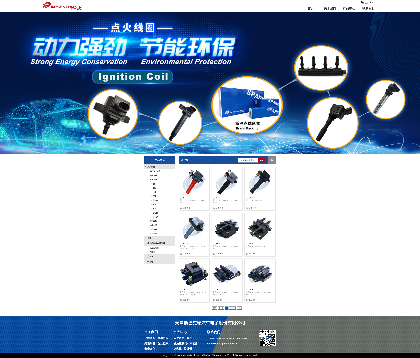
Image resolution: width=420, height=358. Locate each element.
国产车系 (153, 229)
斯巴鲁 (155, 213)
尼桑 (154, 192)
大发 (154, 209)
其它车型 (153, 234)
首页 (311, 8)
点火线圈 (151, 167)
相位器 (152, 252)
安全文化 (149, 348)
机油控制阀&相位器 (156, 243)
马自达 (155, 200)
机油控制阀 (154, 248)
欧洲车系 (153, 221)
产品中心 (349, 8)
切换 (366, 3)
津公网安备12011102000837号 (245, 355)
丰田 (154, 188)
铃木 (154, 204)
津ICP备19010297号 (220, 355)
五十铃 (155, 217)
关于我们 (330, 8)
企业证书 (163, 343)
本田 (154, 184)
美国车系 (153, 175)
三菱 (154, 196)
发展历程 (163, 338)
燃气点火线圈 (155, 171)
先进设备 (149, 343)
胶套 (149, 238)
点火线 (150, 257)
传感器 (150, 262)
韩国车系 (153, 225)
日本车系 (153, 180)
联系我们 (368, 8)
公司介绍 (149, 338)
